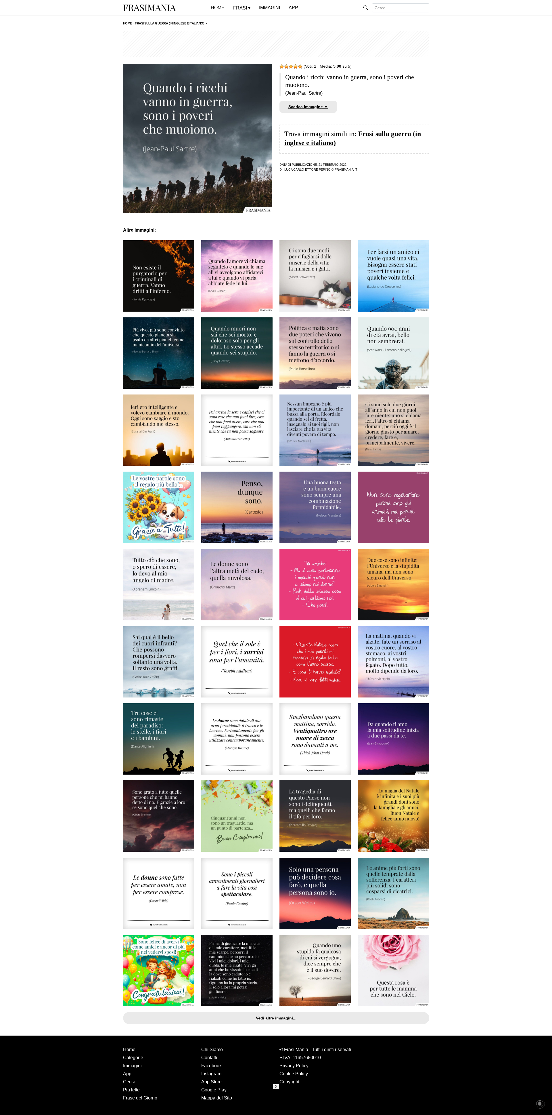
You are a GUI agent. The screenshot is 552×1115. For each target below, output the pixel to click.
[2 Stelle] (286, 66)
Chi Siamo (212, 1049)
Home (129, 1049)
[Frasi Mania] (149, 7)
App (127, 1073)
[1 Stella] (281, 66)
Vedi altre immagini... (276, 1018)
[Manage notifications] (540, 1103)
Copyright (289, 1081)
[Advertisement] (276, 44)
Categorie (133, 1057)
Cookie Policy (293, 1073)
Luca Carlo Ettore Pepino (307, 169)
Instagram (211, 1073)
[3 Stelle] (291, 66)
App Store (211, 1081)
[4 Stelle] (295, 66)
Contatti (209, 1057)
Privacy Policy (293, 1065)
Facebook (211, 1065)
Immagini (132, 1065)
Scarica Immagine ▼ (308, 106)
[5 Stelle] (300, 66)
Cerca (129, 1081)
